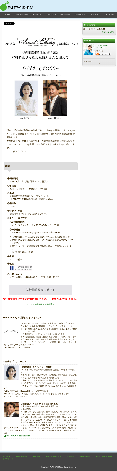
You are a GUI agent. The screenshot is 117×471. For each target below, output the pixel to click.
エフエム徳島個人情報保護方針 (41, 304)
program (36, 15)
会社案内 (6, 457)
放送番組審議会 (21, 457)
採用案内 (70, 457)
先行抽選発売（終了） (41, 289)
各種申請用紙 (84, 457)
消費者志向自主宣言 (53, 457)
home (7, 15)
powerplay (80, 15)
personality (66, 15)
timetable (51, 15)
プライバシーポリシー (103, 457)
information (22, 15)
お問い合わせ (8, 459)
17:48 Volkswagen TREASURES (101, 47)
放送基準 (36, 457)
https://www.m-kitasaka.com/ (18, 436)
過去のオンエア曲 (108, 32)
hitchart (95, 15)
